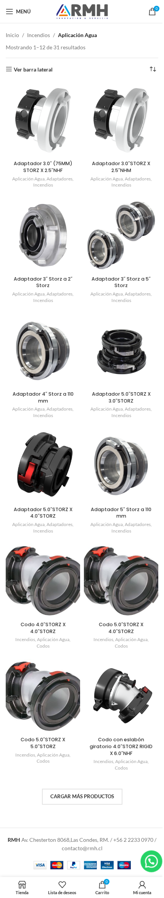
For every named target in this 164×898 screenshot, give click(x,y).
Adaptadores (59, 179)
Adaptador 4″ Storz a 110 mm (43, 397)
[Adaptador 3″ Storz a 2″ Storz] (43, 235)
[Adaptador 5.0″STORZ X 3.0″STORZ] (121, 350)
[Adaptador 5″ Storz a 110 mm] (121, 466)
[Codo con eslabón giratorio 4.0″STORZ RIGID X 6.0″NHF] (121, 696)
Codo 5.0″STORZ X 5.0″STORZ (43, 743)
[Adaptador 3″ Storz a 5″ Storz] (121, 235)
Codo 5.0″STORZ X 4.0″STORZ (121, 628)
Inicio (12, 35)
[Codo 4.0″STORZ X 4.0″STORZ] (43, 581)
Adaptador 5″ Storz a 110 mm (121, 513)
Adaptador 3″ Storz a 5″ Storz (121, 282)
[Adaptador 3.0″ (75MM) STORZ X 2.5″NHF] (43, 120)
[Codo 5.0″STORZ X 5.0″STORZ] (43, 696)
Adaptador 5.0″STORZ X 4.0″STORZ (43, 513)
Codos (43, 646)
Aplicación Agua (28, 179)
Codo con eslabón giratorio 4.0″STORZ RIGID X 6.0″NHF (121, 746)
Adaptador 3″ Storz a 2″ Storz (43, 282)
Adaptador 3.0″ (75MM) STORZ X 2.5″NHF (43, 167)
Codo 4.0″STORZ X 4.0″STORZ (43, 628)
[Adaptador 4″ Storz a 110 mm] (43, 350)
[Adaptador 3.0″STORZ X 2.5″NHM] (121, 120)
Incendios (38, 35)
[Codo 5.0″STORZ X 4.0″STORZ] (121, 581)
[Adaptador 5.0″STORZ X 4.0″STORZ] (43, 466)
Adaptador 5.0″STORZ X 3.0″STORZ (121, 397)
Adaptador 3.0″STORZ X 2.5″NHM (121, 167)
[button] (151, 861)
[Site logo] (82, 11)
